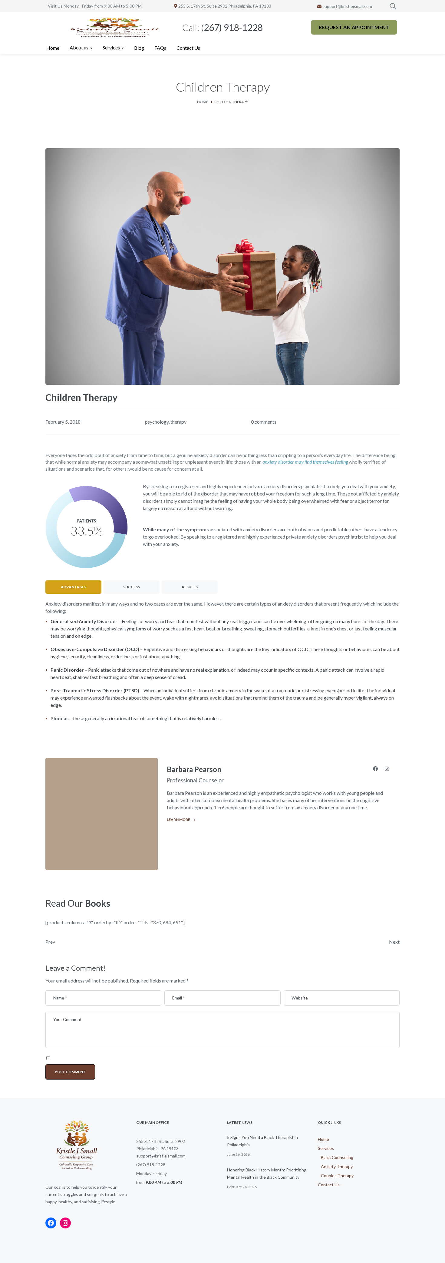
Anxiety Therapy (337, 1166)
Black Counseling (337, 1157)
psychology (157, 422)
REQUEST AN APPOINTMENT (354, 27)
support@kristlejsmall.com (346, 6)
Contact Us (329, 1184)
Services (326, 1148)
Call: (222, 27)
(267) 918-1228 (150, 1164)
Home (202, 101)
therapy (178, 422)
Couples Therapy (337, 1175)
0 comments (263, 422)
